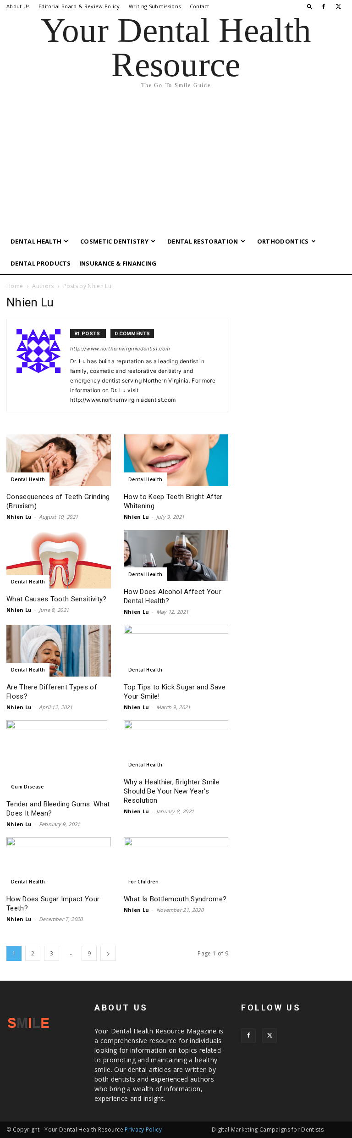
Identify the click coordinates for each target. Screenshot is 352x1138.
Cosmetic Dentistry (114, 241)
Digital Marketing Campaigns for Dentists (268, 1129)
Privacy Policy (143, 1129)
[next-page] (108, 953)
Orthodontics (283, 241)
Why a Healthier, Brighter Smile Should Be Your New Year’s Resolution (172, 791)
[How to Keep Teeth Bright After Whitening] (176, 460)
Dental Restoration (202, 241)
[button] (310, 6)
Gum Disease (27, 786)
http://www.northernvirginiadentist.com (120, 348)
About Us (18, 6)
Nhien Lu (19, 516)
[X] (339, 6)
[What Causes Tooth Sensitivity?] (58, 559)
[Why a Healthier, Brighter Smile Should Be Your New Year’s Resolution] (176, 746)
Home (14, 286)
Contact (199, 6)
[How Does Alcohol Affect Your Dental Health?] (176, 556)
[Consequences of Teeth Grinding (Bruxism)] (58, 460)
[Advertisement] (176, 161)
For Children (143, 881)
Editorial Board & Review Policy (79, 6)
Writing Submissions (155, 6)
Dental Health (36, 241)
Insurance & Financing (118, 263)
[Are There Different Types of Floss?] (58, 651)
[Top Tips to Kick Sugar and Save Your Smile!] (176, 651)
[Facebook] (323, 6)
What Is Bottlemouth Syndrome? (175, 899)
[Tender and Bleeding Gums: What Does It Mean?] (58, 757)
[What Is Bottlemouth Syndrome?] (176, 863)
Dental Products (41, 263)
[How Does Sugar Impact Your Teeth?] (58, 863)
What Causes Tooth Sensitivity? (56, 599)
